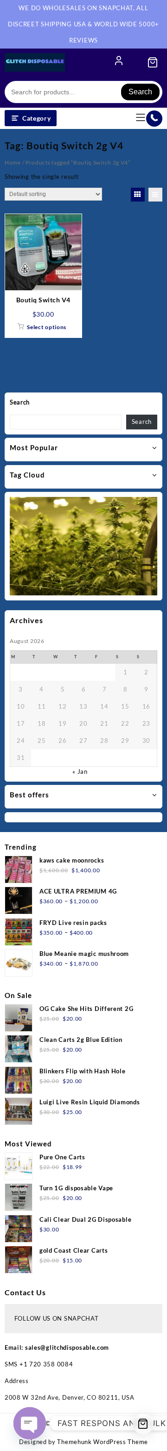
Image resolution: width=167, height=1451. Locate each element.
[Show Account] (119, 62)
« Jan (80, 771)
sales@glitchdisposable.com (67, 1347)
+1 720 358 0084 (46, 1364)
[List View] (155, 195)
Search (140, 92)
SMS (12, 1364)
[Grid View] (138, 195)
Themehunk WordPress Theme (102, 1441)
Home (13, 162)
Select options (46, 327)
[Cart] (152, 62)
